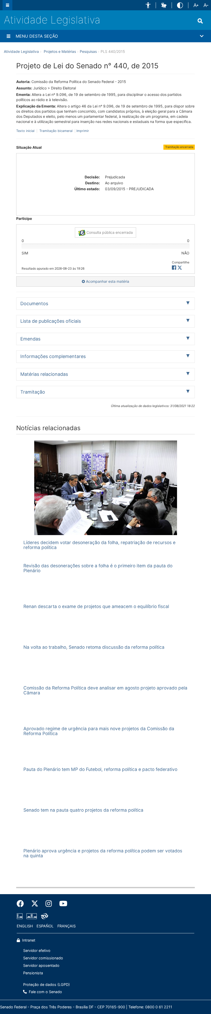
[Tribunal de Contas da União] (43, 916)
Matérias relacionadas (44, 374)
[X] (179, 268)
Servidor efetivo (36, 950)
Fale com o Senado (45, 992)
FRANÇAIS (66, 926)
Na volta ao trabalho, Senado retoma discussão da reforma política (93, 647)
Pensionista (33, 973)
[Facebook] (22, 903)
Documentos (34, 303)
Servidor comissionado (43, 958)
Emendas (30, 339)
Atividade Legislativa (52, 19)
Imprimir (82, 131)
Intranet (28, 940)
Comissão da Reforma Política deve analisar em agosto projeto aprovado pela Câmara (105, 690)
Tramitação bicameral (56, 131)
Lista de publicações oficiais (50, 321)
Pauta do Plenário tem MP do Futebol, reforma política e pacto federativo (100, 769)
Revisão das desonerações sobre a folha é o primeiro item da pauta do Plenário (97, 568)
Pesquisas (88, 51)
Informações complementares (53, 356)
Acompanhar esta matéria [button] (107, 281)
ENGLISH (25, 926)
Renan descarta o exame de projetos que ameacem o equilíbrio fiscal (96, 606)
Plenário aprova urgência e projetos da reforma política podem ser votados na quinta (102, 853)
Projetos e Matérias (60, 51)
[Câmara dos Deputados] (20, 916)
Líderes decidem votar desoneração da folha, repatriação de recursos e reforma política (99, 545)
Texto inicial (26, 131)
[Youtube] (61, 903)
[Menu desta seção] (8, 36)
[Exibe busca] (200, 21)
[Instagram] (49, 903)
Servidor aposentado (41, 965)
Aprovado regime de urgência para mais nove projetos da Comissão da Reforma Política (98, 731)
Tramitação (32, 392)
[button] (148, 5)
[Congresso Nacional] (31, 916)
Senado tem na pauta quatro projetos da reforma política (83, 810)
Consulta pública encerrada (109, 232)
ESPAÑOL (45, 926)
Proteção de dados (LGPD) (46, 984)
